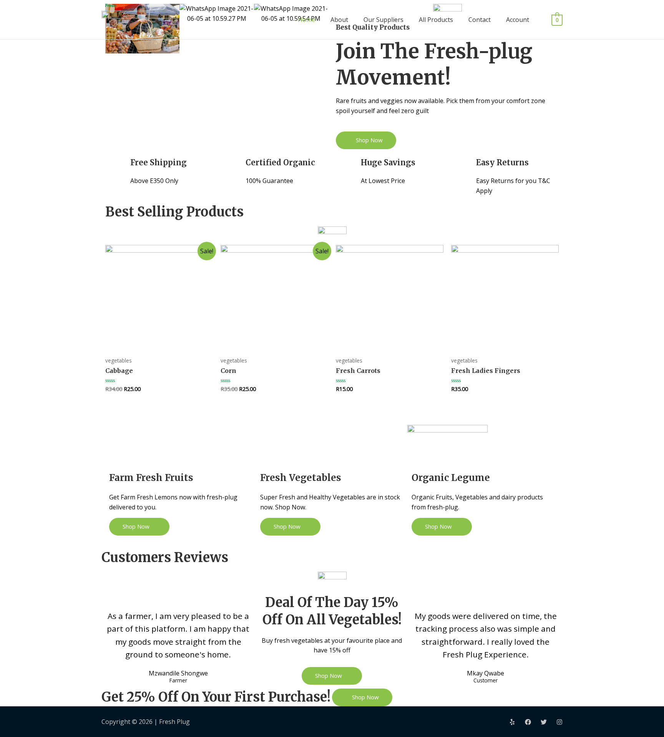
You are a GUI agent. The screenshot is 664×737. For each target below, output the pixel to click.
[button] (366, 140)
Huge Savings (388, 162)
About (339, 19)
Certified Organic (280, 162)
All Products (436, 19)
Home (306, 19)
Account (517, 19)
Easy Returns (502, 162)
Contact (479, 19)
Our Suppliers (383, 19)
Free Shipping (158, 162)
